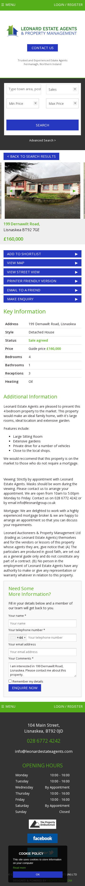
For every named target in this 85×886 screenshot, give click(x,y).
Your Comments (21, 658)
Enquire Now (25, 687)
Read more (19, 867)
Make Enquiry (20, 299)
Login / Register (68, 4)
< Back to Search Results (31, 156)
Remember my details (28, 681)
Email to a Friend (23, 290)
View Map (15, 262)
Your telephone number (26, 630)
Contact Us (43, 47)
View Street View (23, 271)
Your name (17, 616)
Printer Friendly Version (31, 280)
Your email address (22, 644)
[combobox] (18, 637)
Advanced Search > (42, 140)
